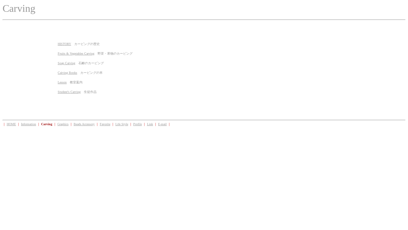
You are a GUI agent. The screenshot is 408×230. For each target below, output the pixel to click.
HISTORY (64, 44)
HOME (11, 124)
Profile (137, 124)
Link (150, 124)
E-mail (162, 124)
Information (28, 124)
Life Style (121, 124)
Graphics (63, 124)
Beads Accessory (84, 124)
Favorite (105, 124)
